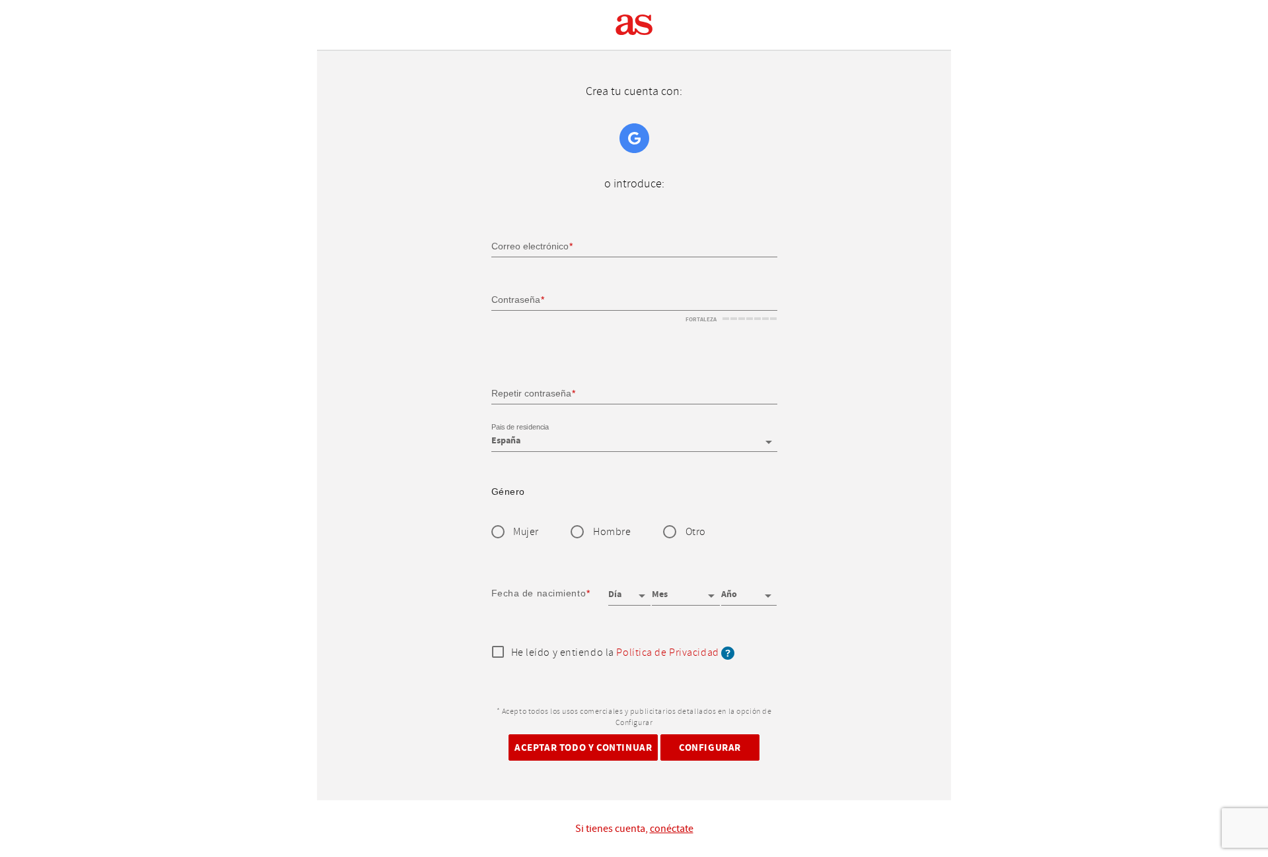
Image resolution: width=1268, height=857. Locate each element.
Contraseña (515, 299)
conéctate (671, 828)
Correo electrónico (530, 246)
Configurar (710, 747)
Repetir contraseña (531, 392)
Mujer (526, 532)
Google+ (634, 138)
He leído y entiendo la (615, 653)
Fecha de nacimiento (538, 593)
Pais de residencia (520, 427)
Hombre (612, 532)
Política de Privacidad (667, 653)
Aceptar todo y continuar (583, 747)
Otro (696, 532)
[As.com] (634, 25)
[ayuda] (727, 653)
